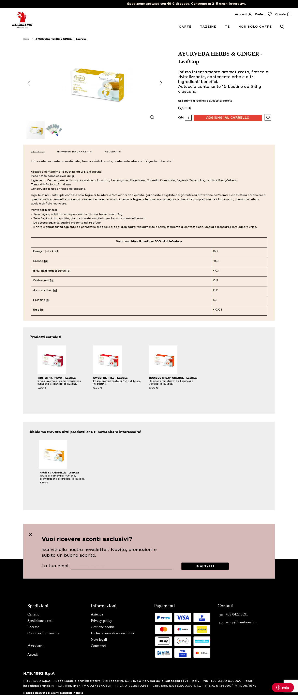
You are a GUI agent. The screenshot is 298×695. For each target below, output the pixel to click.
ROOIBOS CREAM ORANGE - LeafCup (173, 378)
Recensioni (113, 152)
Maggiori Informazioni (74, 152)
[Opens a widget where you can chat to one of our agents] (283, 688)
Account (241, 14)
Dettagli (37, 152)
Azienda (97, 614)
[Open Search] (282, 27)
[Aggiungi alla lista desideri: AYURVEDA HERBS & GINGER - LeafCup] (268, 117)
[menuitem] (186, 26)
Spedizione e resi (40, 621)
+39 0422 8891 (237, 614)
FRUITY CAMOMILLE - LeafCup (59, 472)
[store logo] (22, 20)
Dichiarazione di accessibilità (112, 633)
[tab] (35, 151)
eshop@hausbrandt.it (241, 622)
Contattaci (98, 646)
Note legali (99, 639)
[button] (161, 83)
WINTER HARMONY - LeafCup (57, 378)
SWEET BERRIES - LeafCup (110, 378)
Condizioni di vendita (43, 633)
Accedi (32, 654)
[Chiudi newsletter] (30, 534)
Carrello (33, 614)
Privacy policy (101, 621)
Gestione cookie (103, 627)
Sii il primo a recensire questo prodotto (205, 100)
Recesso (33, 627)
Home (26, 39)
